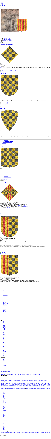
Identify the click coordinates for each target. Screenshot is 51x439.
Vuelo (48, 380)
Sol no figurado (8, 371)
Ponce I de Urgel (2, 108)
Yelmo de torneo (4, 402)
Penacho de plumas (4, 398)
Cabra (28, 376)
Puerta (26, 385)
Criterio (3, 70)
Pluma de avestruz (30, 380)
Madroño (5, 374)
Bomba (14, 383)
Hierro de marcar (18, 384)
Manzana (7, 374)
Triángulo (3, 362)
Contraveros (4, 328)
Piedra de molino (10, 385)
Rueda (49, 385)
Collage (3, 426)
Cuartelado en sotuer (4, 304)
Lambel (3, 342)
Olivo (12, 374)
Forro (3, 321)
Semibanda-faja (4, 367)
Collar (3, 392)
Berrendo (15, 376)
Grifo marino (30, 388)
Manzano (9, 374)
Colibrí (38, 376)
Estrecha (3, 352)
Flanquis (3, 353)
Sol (3, 371)
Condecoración (4, 393)
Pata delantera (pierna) (18, 380)
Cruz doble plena (4, 365)
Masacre (2, 380)
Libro (49, 384)
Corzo (40, 376)
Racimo (39, 374)
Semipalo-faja (4, 368)
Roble (27, 374)
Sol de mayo (5, 371)
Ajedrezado (12, 70)
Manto (3, 397)
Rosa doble (30, 374)
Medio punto (5, 103)
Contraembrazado (4, 309)
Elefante (44, 376)
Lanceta (47, 384)
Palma (8, 380)
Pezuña (24, 380)
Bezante (3, 359)
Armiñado (3, 322)
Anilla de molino (13, 385)
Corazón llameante (8, 388)
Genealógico (4, 415)
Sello (3, 408)
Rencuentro (36, 380)
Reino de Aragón (10, 40)
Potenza (23, 385)
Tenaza (3, 354)
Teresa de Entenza (3, 214)
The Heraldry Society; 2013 (25, 206)
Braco (22, 376)
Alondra (7, 376)
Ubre (45, 380)
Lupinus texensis (3, 374)
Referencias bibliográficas (5, 419)
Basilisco (5, 388)
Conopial (4, 39)
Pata (9, 380)
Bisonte (17, 376)
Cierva (34, 376)
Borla (3, 395)
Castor (32, 376)
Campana (36, 383)
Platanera (23, 374)
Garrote (3, 384)
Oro (5, 38)
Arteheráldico (2, 1)
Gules (9, 38)
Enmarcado (4, 427)
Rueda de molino (16, 385)
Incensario (33, 384)
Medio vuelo (4, 380)
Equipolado (4, 360)
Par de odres (4, 385)
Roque (32, 385)
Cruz (3, 340)
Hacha (14, 384)
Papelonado (4, 329)
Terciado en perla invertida (5, 303)
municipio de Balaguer (4, 138)
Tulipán (36, 374)
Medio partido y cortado (5, 305)
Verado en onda (4, 327)
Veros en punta (4, 326)
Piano (7, 385)
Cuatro (6, 38)
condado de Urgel (19, 205)
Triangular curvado (5, 141)
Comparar (3, 413)
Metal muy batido (9, 70)
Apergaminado (9, 39)
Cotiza (3, 350)
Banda (3, 337)
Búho (25, 376)
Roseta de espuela (43, 385)
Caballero (27, 383)
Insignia (3, 405)
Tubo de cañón (43, 383)
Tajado (3, 300)
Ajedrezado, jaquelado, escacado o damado (6, 44)
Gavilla (5, 384)
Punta (3, 346)
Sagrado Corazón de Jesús (12, 388)
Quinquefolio (25, 374)
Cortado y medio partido (5, 306)
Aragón (3, 41)
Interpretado (4, 40)
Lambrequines (4, 396)
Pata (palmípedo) (11, 380)
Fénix (24, 388)
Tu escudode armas (2, 3)
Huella (21, 380)
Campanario (39, 383)
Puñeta (27, 385)
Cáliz (31, 383)
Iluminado (6, 39)
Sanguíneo (4, 334)
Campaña (3, 339)
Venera (46, 380)
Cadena (28, 383)
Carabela (11, 383)
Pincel (19, 385)
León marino (34, 388)
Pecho (22, 380)
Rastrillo (47, 385)
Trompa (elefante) (41, 380)
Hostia (22, 384)
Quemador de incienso (36, 384)
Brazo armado (24, 383)
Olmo (14, 374)
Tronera (45, 383)
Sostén (3, 400)
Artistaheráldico (2, 2)
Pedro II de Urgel (3, 253)
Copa (32, 383)
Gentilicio (6, 142)
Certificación (4, 411)
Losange (3, 361)
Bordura (3, 338)
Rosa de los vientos (35, 385)
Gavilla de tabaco (7, 384)
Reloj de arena (30, 385)
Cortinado (3, 307)
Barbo (14, 376)
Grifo (27, 388)
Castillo (49, 383)
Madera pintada (4, 428)
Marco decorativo (4, 412)
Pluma (20, 385)
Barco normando (8, 383)
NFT (3, 424)
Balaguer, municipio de (3, 182)
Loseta (4, 70)
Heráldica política (4, 293)
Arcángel (3, 388)
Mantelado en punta (4, 310)
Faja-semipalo (4, 366)
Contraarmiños (4, 323)
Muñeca (6, 380)
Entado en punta (4, 311)
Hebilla (16, 384)
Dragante (19, 388)
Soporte (3, 399)
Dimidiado (23, 432)
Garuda (26, 388)
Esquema (3, 414)
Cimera (3, 391)
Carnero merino (30, 376)
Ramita (34, 380)
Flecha (2, 384)
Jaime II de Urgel (40, 432)
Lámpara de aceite (40, 384)
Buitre (23, 376)
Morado (3, 333)
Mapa (3, 416)
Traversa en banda (4, 351)
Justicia (32, 388)
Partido (3, 298)
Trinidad (47, 388)
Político (6, 40)
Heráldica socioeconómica (5, 295)
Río (2, 371)
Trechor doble (4, 355)
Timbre (3, 401)
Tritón (49, 388)
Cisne (37, 376)
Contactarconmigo (2, 4)
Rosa (28, 374)
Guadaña (10, 384)
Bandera (3, 406)
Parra (18, 374)
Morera (11, 374)
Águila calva (5, 376)
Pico (25, 380)
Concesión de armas (4, 410)
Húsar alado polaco (27, 384)
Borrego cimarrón (20, 376)
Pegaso (42, 388)
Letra (48, 384)
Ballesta (2, 383)
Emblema (3, 409)
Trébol (34, 374)
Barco (3, 383)
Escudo (7, 40)
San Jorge (44, 388)
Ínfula (30, 384)
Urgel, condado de (3, 73)
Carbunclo (47, 383)
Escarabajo (47, 376)
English (3, 290)
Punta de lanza (44, 384)
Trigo (32, 374)
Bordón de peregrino (21, 383)
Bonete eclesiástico (17, 383)
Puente (25, 385)
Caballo (26, 376)
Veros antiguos (4, 325)
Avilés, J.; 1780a (1, 67)
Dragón (21, 388)
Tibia (39, 380)
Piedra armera (4, 429)
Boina (12, 383)
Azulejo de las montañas (11, 376)
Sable (15, 70)
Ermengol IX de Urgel (4, 179)
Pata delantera (14, 380)
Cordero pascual (17, 388)
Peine (6, 385)
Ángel (2, 388)
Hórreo (21, 384)
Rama (32, 380)
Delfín (43, 376)
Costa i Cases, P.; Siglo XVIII (9, 207)
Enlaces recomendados (5, 420)
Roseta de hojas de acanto (39, 385)
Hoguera (24, 384)
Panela (17, 374)
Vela (6, 383)
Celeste (3, 332)
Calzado (3, 308)
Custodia (34, 383)
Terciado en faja (4, 302)
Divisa (3, 394)
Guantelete (13, 384)
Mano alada (36, 388)
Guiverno (23, 388)
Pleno (4, 38)
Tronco (44, 380)
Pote (21, 385)
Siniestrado (4, 301)
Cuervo (41, 376)
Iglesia (29, 384)
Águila (3, 376)
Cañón (40, 383)
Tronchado (4, 299)
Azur (3, 317)
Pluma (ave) (27, 380)
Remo (5, 383)
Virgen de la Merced (40, 388)
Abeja (2, 376)
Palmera (15, 374)
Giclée (3, 423)
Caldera (30, 383)
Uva (37, 374)
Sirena (46, 388)
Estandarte (4, 407)
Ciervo (35, 376)
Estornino (49, 376)
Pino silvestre (20, 374)
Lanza (42, 384)
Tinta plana (7, 70)
